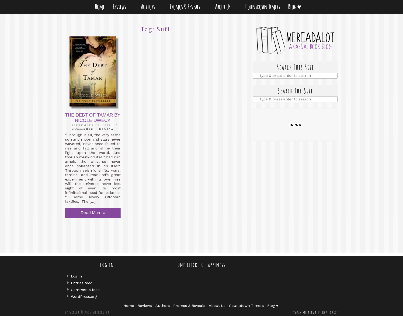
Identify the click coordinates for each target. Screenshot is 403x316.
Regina (106, 128)
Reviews (120, 6)
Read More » (93, 212)
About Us (223, 6)
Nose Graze (330, 312)
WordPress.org (84, 296)
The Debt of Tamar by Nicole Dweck (92, 117)
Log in (76, 276)
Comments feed (85, 290)
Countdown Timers (262, 6)
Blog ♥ (295, 6)
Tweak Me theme (304, 312)
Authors (148, 6)
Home (99, 6)
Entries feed (82, 283)
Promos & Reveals (186, 6)
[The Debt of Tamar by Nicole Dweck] (93, 71)
